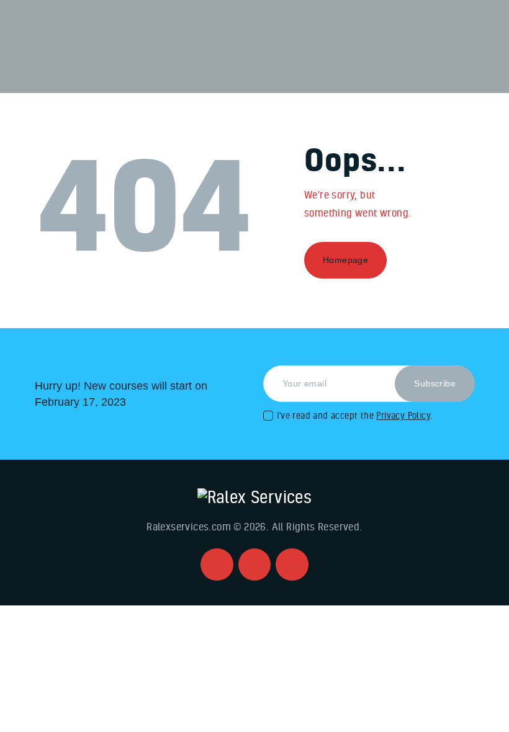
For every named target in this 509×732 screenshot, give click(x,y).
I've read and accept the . (354, 415)
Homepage (345, 260)
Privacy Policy (403, 415)
